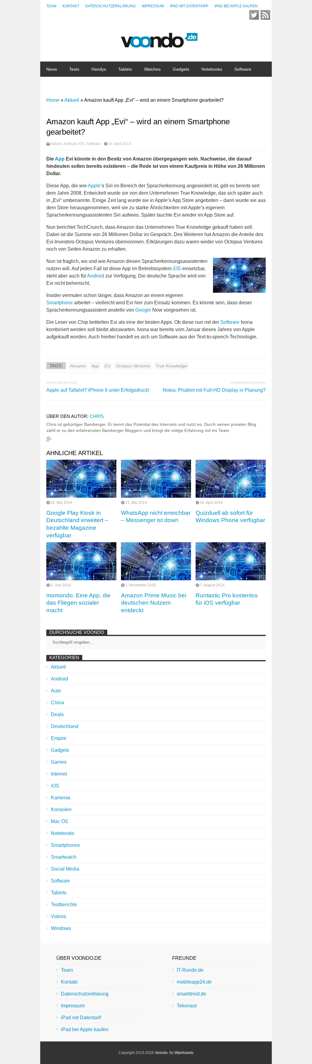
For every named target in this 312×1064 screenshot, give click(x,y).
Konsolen (61, 809)
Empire (58, 738)
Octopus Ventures (133, 365)
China (79, 84)
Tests (74, 69)
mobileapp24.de (194, 981)
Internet (53, 84)
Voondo (161, 1053)
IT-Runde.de (190, 970)
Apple (94, 185)
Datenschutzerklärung (110, 6)
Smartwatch (63, 857)
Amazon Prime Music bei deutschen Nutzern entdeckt (153, 602)
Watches (152, 69)
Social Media (65, 868)
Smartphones (65, 845)
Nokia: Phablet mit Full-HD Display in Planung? (214, 390)
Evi (107, 365)
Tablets (125, 69)
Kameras (60, 797)
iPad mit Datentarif (189, 6)
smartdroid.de (191, 993)
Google (143, 310)
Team (51, 6)
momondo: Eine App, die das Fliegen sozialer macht (78, 602)
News (51, 69)
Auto (56, 690)
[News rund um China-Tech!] (159, 44)
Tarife (102, 84)
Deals (57, 714)
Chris (97, 416)
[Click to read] (81, 479)
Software (242, 69)
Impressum (153, 6)
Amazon (78, 365)
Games (58, 762)
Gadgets (181, 69)
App (60, 158)
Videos (58, 916)
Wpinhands (184, 1053)
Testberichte (64, 904)
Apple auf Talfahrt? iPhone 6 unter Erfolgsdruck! (97, 390)
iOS (81, 144)
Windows (61, 928)
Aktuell (56, 144)
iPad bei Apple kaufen (236, 6)
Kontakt (70, 6)
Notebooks (211, 69)
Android (69, 144)
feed (265, 15)
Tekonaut (187, 1005)
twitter (254, 15)
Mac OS (59, 821)
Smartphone (59, 302)
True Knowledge (171, 365)
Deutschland (64, 726)
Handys (98, 69)
